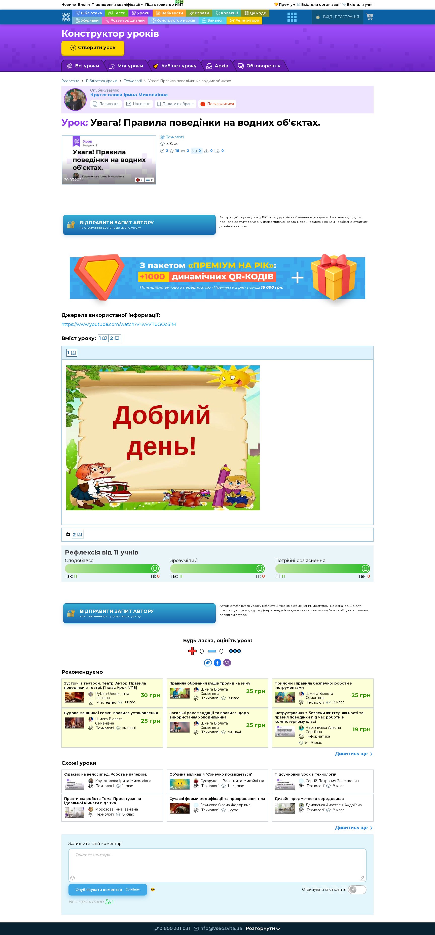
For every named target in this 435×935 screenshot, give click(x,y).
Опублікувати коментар (108, 889)
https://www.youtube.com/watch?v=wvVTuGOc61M (118, 324)
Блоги (84, 4)
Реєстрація (347, 17)
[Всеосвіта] (65, 17)
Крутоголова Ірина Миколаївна (129, 95)
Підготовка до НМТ (164, 4)
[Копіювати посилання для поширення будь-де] (208, 662)
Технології (133, 81)
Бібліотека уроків (101, 81)
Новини (68, 4)
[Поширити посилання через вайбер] (227, 662)
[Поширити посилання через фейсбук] (217, 662)
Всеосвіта (70, 81)
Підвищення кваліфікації (117, 4)
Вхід (327, 17)
